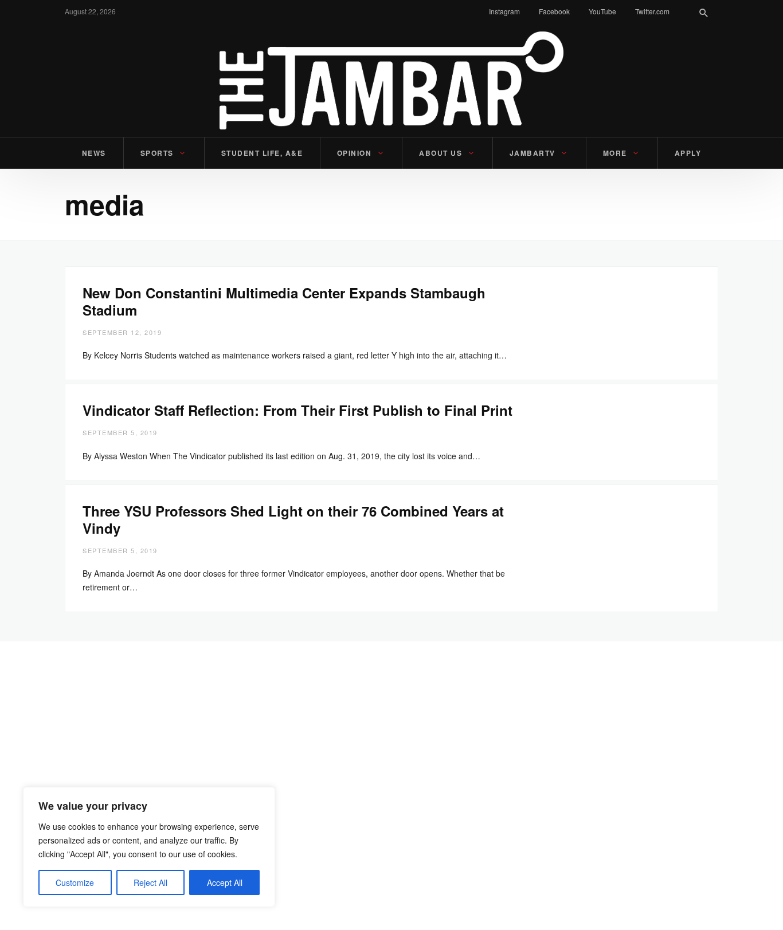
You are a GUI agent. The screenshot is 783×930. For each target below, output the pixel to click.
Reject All (150, 882)
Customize (75, 882)
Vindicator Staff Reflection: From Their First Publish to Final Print (297, 410)
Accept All (224, 882)
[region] (149, 847)
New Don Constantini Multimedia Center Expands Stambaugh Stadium (284, 301)
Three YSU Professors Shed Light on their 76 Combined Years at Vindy (293, 519)
